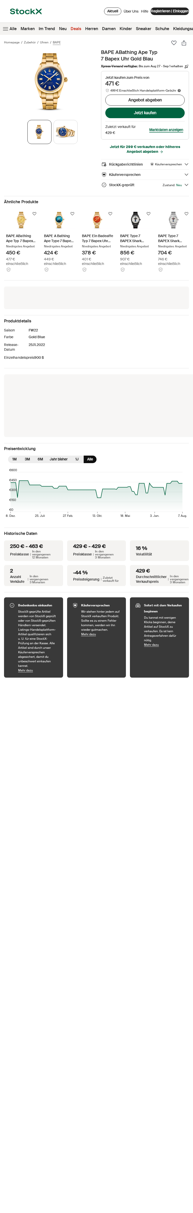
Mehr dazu (38, 670)
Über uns (131, 12)
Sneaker (143, 28)
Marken (28, 28)
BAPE (57, 42)
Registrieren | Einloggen (170, 11)
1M (14, 459)
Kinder (126, 28)
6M (40, 459)
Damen (109, 28)
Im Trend (47, 28)
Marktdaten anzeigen (166, 129)
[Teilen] (184, 43)
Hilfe (144, 11)
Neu (63, 28)
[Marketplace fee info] (179, 91)
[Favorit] (174, 43)
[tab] (39, 132)
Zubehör (30, 42)
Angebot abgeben (145, 100)
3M (27, 459)
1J (77, 459)
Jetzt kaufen (145, 112)
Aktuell (112, 11)
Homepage (12, 42)
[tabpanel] (51, 82)
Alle (13, 28)
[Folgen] (34, 214)
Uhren (44, 42)
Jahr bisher (59, 459)
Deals (76, 28)
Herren (91, 28)
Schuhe (162, 28)
